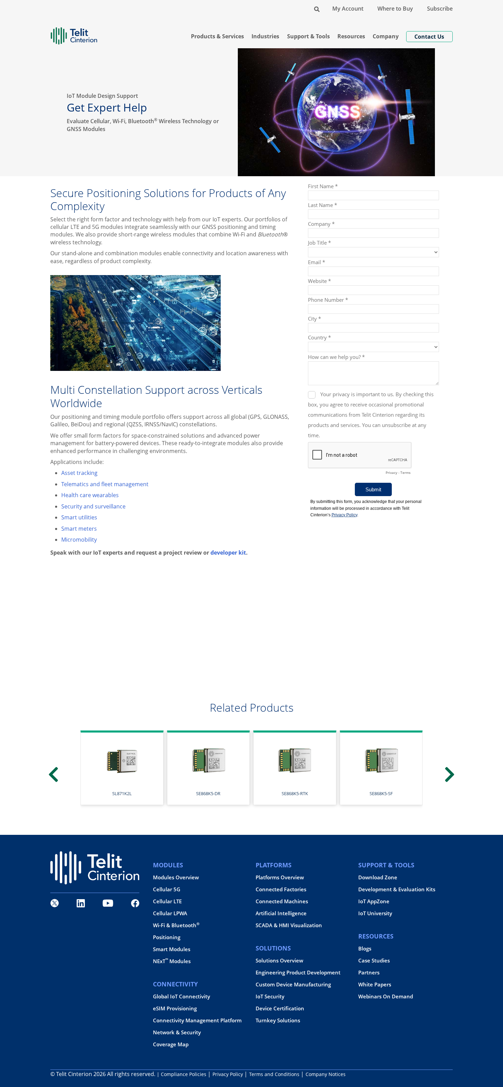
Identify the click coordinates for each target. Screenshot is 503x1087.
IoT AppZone (373, 901)
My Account (347, 8)
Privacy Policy (227, 1074)
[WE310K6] (381, 760)
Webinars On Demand (385, 996)
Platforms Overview (280, 877)
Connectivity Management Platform (197, 1020)
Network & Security (177, 1032)
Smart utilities (79, 517)
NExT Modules (172, 961)
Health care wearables (90, 495)
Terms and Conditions (274, 1074)
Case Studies (374, 960)
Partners (368, 972)
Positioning (166, 937)
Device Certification (280, 1008)
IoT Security (270, 996)
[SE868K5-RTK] (208, 760)
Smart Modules (171, 949)
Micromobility (79, 539)
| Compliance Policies (181, 1074)
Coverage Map (171, 1044)
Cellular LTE (167, 901)
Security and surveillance (93, 506)
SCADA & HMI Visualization (289, 925)
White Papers (374, 984)
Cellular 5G (166, 889)
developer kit (228, 552)
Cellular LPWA (170, 913)
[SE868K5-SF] (295, 760)
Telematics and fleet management (105, 484)
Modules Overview (176, 877)
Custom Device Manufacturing (293, 984)
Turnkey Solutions (278, 1020)
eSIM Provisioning (175, 1008)
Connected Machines (282, 901)
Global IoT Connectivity (181, 996)
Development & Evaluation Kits (396, 889)
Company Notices (326, 1074)
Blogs (364, 948)
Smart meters (79, 528)
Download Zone (377, 877)
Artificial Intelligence (281, 913)
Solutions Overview (279, 960)
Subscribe (440, 8)
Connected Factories (281, 889)
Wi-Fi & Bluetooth (176, 925)
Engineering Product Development (298, 972)
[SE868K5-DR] (122, 760)
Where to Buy (395, 8)
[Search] (317, 8)
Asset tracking (79, 473)
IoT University (375, 913)
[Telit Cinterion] (74, 33)
